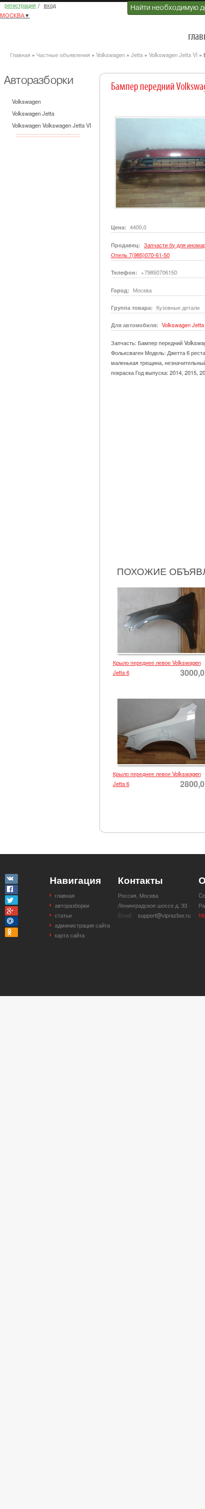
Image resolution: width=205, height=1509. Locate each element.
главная (65, 895)
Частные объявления (63, 55)
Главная (20, 55)
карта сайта (70, 935)
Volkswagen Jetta (33, 113)
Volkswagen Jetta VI (173, 55)
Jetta (137, 55)
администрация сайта (82, 925)
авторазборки (72, 905)
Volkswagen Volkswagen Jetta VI (51, 125)
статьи (63, 915)
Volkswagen (110, 55)
